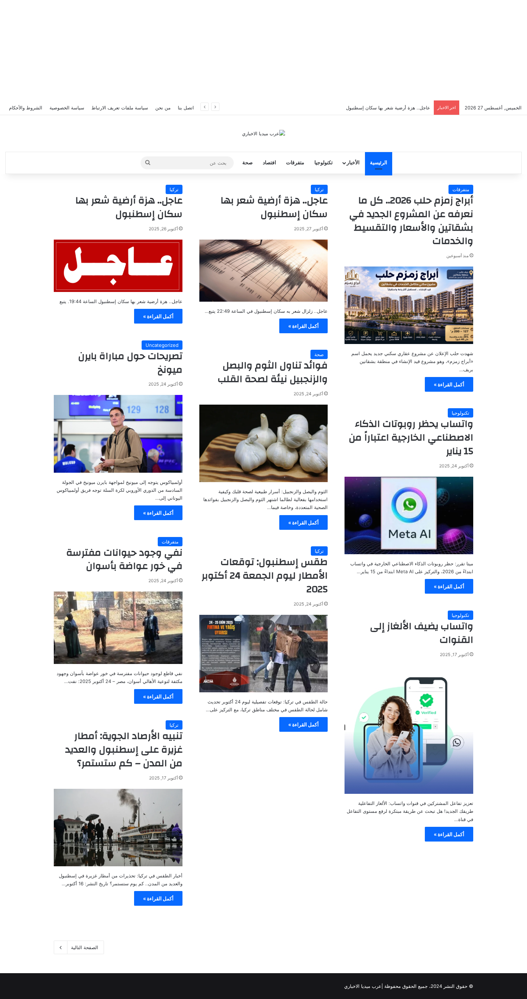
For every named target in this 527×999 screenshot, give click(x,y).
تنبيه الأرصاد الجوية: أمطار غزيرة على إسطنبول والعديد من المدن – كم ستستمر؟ (123, 749)
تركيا (319, 189)
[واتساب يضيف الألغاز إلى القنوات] (409, 729)
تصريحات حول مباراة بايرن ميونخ (130, 363)
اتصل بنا (186, 107)
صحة (247, 162)
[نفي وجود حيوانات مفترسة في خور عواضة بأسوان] (118, 628)
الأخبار (353, 162)
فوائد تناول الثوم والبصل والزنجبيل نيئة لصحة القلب (273, 372)
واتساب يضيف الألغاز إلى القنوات (421, 633)
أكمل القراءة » (449, 384)
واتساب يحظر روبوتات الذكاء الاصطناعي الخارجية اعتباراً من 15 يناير (411, 437)
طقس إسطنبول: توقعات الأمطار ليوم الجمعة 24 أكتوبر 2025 (264, 575)
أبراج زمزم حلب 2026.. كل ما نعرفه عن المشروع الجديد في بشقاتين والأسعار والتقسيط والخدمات (411, 221)
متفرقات (295, 162)
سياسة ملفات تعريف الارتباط (119, 107)
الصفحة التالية (84, 947)
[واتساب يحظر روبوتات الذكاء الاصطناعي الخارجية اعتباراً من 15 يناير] (409, 515)
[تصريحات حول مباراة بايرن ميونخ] (118, 433)
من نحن (163, 107)
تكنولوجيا (323, 162)
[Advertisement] (263, 50)
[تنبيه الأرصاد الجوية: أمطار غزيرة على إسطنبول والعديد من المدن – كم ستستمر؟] (118, 827)
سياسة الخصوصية (66, 107)
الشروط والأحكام (25, 107)
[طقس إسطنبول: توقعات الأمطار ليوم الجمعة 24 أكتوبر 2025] (263, 653)
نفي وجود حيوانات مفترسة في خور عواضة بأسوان (124, 559)
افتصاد (269, 162)
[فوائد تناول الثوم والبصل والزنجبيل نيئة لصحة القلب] (263, 443)
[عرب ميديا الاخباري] (263, 133)
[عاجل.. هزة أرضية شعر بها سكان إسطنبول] (263, 271)
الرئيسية (378, 162)
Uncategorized (162, 345)
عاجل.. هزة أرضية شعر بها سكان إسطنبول (274, 207)
